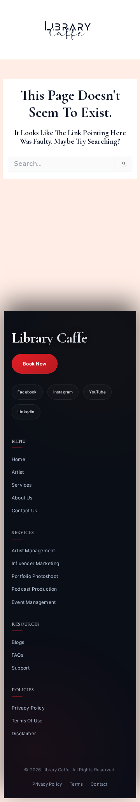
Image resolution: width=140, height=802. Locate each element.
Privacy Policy (28, 708)
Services (22, 485)
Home (18, 459)
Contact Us (24, 510)
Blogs (18, 642)
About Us (22, 498)
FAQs (17, 655)
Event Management (34, 602)
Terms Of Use (27, 721)
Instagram (63, 392)
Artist (18, 472)
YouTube (97, 392)
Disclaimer (24, 733)
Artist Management (33, 550)
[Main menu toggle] (124, 30)
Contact (99, 784)
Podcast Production (34, 589)
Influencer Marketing (35, 563)
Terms (76, 784)
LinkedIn (26, 411)
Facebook (27, 392)
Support (21, 668)
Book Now (34, 364)
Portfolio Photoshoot (35, 576)
